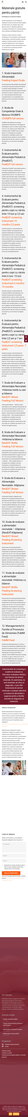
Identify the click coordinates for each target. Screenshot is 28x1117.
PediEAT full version (12, 164)
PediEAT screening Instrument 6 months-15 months (13, 283)
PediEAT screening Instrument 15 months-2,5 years (12, 221)
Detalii (16, 1114)
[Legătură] (2, 2)
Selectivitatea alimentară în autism (12, 1029)
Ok (10, 1114)
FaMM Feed (8, 640)
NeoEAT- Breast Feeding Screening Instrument (12, 540)
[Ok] (26, 1110)
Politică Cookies (6, 1051)
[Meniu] (22, 2)
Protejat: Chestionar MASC (10, 1019)
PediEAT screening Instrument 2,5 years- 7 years (14, 345)
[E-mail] (3, 1046)
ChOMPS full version (13, 118)
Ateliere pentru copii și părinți (11, 1033)
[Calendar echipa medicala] (3, 1044)
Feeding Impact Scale (13, 80)
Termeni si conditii (7, 1053)
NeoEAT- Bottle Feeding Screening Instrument (12, 591)
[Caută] (25, 2)
